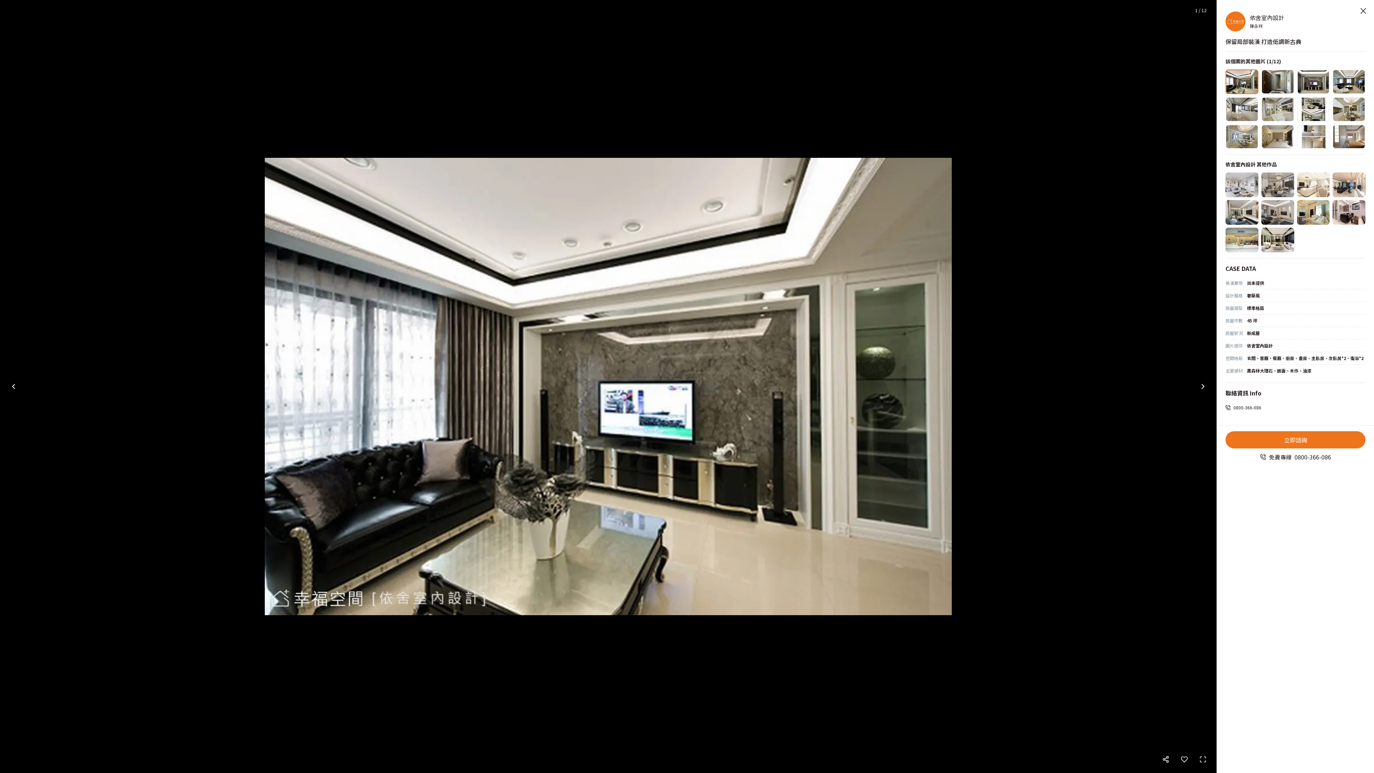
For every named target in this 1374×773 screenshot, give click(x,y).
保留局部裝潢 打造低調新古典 (1263, 41)
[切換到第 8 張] (1348, 109)
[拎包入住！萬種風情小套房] (1348, 212)
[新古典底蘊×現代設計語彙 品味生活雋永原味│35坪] (1277, 184)
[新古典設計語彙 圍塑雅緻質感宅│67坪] (1313, 184)
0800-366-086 (1247, 407)
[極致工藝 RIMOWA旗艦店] (1242, 240)
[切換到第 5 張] (1242, 109)
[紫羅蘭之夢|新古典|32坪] (1242, 184)
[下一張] (1203, 386)
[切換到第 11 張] (1313, 137)
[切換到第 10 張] (1277, 137)
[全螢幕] (1203, 759)
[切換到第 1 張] (1242, 81)
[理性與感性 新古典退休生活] (1348, 184)
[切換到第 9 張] (1242, 137)
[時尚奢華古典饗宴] (1277, 240)
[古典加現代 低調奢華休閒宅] (1277, 212)
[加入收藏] (1184, 759)
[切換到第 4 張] (1348, 81)
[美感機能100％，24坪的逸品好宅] (1242, 212)
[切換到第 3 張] (1313, 81)
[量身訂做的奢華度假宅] (1313, 212)
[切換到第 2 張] (1277, 81)
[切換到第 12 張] (1348, 137)
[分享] (1166, 759)
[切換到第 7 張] (1313, 109)
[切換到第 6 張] (1277, 109)
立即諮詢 (1295, 440)
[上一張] (13, 386)
